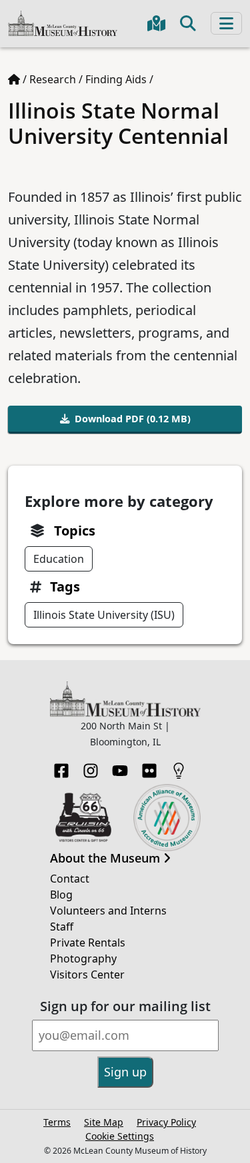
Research (52, 79)
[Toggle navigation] (226, 23)
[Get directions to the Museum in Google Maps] (156, 23)
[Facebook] (61, 767)
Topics (74, 531)
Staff (61, 926)
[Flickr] (149, 767)
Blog (61, 894)
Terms (57, 1122)
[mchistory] (62, 22)
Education (58, 559)
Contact (69, 878)
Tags (65, 586)
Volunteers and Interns (108, 910)
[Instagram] (91, 767)
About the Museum (106, 858)
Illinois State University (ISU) (104, 614)
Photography (83, 958)
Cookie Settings (119, 1136)
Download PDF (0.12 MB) (133, 418)
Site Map (103, 1122)
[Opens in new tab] (83, 816)
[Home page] (14, 79)
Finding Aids (116, 79)
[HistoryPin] (179, 767)
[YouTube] (120, 767)
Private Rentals (87, 942)
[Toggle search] (188, 23)
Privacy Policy (166, 1122)
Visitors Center (87, 974)
